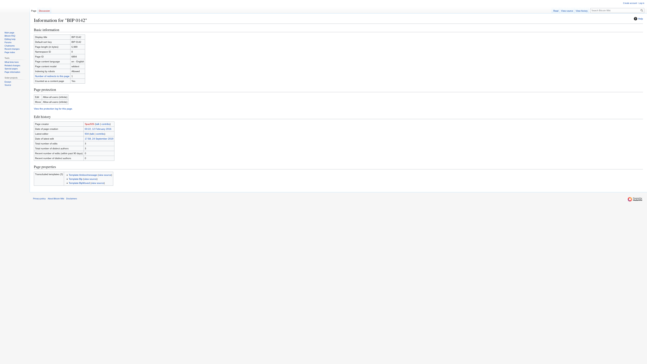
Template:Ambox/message (83, 175)
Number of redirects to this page (52, 76)
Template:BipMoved (79, 183)
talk (97, 124)
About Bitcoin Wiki (56, 199)
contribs (105, 124)
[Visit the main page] (14, 13)
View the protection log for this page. (53, 108)
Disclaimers (71, 199)
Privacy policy (39, 199)
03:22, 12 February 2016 (98, 129)
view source (105, 175)
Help (640, 18)
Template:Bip (76, 179)
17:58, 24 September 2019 (99, 138)
